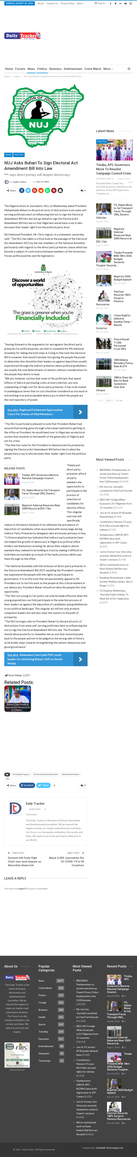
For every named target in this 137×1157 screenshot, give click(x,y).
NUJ (8, 779)
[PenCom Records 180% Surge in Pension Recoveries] (103, 295)
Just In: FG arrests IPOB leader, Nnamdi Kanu (87, 1051)
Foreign (42, 1002)
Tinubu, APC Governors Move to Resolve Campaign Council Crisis (113, 169)
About (40, 3)
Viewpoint (44, 1053)
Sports (42, 1024)
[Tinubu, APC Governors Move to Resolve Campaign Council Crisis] (12, 479)
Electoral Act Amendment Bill (46, 774)
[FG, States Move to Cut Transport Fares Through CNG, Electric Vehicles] (12, 494)
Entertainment (73, 69)
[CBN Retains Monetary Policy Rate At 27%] (103, 364)
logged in (22, 888)
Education (44, 1038)
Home (9, 69)
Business (55, 69)
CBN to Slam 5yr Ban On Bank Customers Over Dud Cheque (114, 384)
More (80, 3)
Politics (42, 69)
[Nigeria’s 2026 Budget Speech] (103, 280)
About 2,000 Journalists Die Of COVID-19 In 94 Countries (66, 861)
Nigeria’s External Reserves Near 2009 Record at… (119, 1040)
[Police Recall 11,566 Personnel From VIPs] (103, 343)
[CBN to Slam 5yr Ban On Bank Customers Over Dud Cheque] (103, 381)
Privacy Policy (67, 3)
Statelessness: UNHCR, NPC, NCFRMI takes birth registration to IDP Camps (114, 538)
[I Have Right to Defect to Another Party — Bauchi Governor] (103, 319)
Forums (20, 69)
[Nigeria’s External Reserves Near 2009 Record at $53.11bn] (12, 509)
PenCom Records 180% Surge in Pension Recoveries (119, 1116)
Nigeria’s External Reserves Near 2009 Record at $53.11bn (113, 235)
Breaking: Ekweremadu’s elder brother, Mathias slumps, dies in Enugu (116, 581)
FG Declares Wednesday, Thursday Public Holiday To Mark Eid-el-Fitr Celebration (114, 594)
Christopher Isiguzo (21, 774)
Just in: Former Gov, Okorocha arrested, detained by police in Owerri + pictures (115, 555)
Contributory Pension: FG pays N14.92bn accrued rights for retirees (116, 525)
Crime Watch (92, 69)
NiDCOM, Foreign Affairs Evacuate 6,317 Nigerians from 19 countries (116, 503)
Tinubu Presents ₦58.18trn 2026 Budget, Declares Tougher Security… (114, 259)
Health (42, 1017)
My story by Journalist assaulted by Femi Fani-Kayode (87, 1013)
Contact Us (52, 3)
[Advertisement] (103, 35)
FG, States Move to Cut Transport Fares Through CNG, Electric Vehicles (114, 211)
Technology (45, 1060)
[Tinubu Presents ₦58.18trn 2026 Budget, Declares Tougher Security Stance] (103, 256)
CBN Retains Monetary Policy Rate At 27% (123, 363)
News (31, 69)
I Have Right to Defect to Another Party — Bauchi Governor (114, 322)
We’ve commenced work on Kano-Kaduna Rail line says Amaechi (114, 568)
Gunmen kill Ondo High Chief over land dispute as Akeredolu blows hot (24, 861)
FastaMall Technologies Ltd (109, 1148)
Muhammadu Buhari (70, 774)
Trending (43, 1031)
